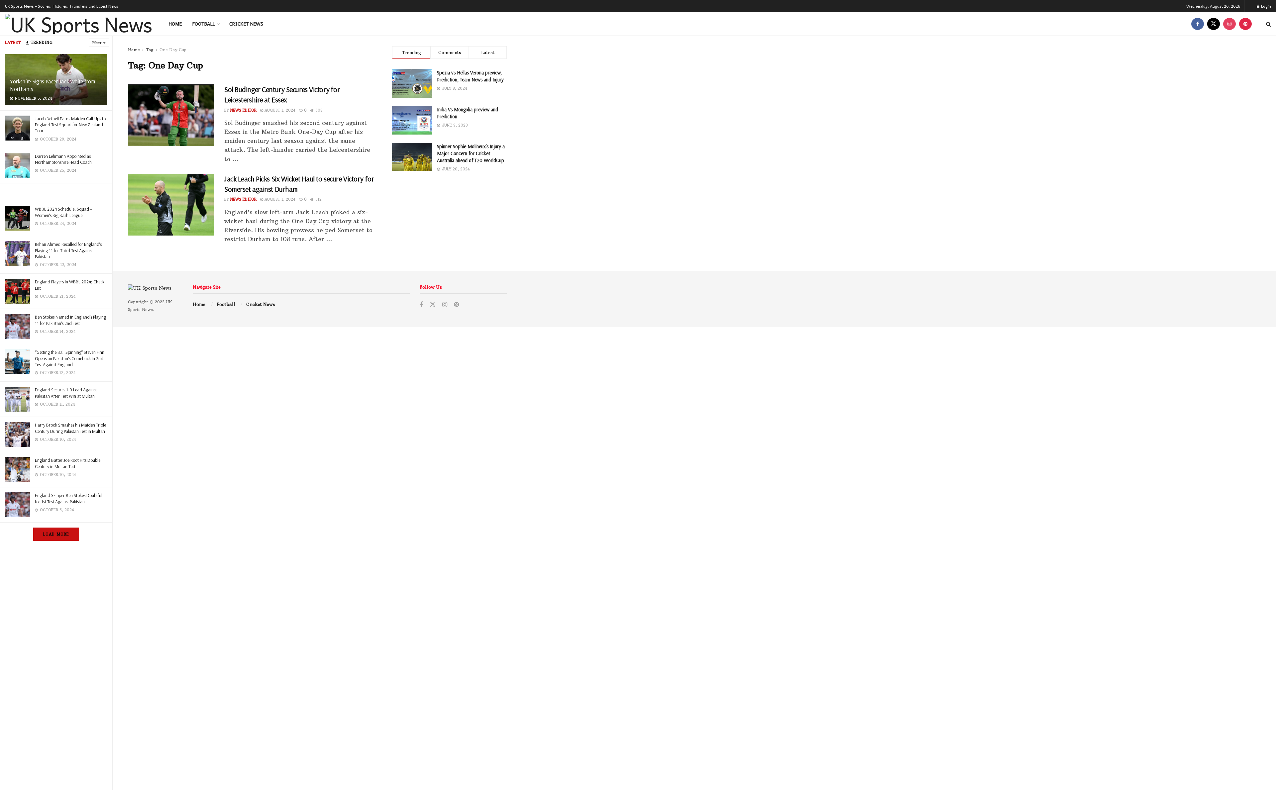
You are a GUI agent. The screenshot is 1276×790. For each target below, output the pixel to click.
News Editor (243, 110)
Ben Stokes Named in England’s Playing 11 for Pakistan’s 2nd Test (70, 320)
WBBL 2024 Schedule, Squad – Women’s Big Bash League (63, 212)
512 (318, 199)
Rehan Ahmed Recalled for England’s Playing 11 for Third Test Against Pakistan (68, 250)
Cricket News (246, 23)
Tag (150, 49)
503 (318, 110)
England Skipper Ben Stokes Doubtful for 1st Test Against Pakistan (68, 498)
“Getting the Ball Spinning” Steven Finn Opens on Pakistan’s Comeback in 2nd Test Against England (69, 358)
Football (203, 23)
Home (175, 23)
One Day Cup (173, 49)
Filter (97, 43)
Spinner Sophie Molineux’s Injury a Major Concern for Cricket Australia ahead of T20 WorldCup (471, 153)
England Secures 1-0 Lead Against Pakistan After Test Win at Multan (66, 393)
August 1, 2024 (279, 110)
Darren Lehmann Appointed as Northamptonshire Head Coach (63, 159)
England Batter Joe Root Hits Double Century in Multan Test (67, 463)
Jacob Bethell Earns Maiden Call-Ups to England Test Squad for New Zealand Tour (70, 125)
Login (1265, 6)
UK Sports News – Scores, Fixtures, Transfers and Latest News (61, 6)
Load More (56, 534)
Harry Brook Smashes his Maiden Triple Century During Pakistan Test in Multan (70, 428)
